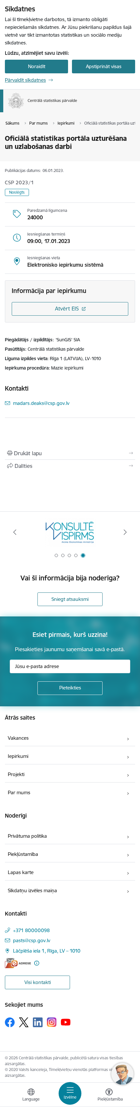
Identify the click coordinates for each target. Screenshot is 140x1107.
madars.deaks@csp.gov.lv (41, 403)
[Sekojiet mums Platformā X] (24, 1022)
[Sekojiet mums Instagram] (52, 1022)
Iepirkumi (18, 756)
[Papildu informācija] (36, 963)
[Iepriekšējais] (15, 532)
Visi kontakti (37, 982)
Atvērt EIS (67, 308)
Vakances (18, 738)
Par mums (19, 792)
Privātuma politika (27, 836)
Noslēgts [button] (17, 192)
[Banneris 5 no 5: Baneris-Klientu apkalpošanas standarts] (69, 532)
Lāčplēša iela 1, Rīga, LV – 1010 (46, 951)
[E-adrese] (18, 963)
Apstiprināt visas (103, 66)
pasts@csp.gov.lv (31, 940)
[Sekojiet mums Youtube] (66, 1022)
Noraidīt (36, 66)
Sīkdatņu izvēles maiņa (32, 890)
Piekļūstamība (23, 854)
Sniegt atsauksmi (70, 599)
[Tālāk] (125, 532)
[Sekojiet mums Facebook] (10, 1022)
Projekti (16, 774)
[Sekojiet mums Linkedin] (38, 1022)
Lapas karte (21, 872)
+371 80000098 (31, 930)
